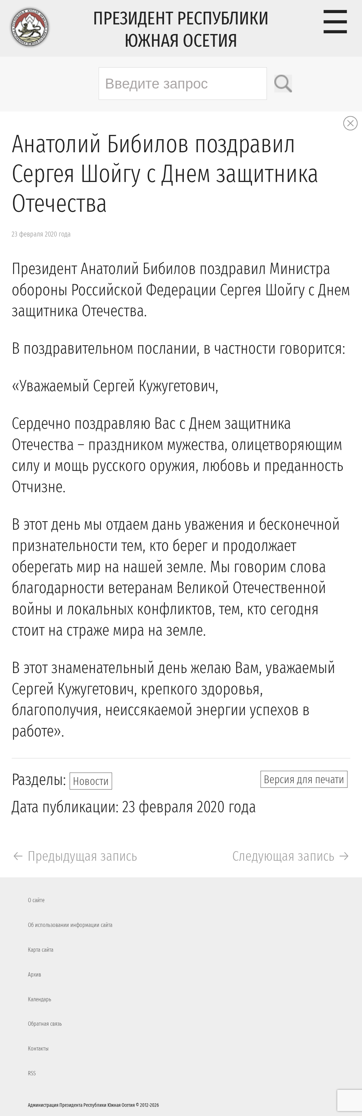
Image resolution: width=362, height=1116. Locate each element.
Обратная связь (45, 1023)
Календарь (39, 999)
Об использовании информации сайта (70, 925)
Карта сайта (40, 949)
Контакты (38, 1048)
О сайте (36, 900)
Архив (34, 974)
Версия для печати (304, 779)
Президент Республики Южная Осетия (181, 29)
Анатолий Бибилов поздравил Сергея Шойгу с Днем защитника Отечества (165, 173)
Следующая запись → (291, 856)
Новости (91, 781)
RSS (32, 1073)
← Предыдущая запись (74, 856)
